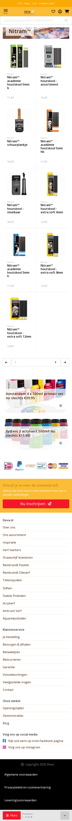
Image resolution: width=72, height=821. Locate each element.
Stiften (7, 588)
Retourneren (12, 660)
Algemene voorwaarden (20, 774)
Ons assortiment (14, 535)
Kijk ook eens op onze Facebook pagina (35, 741)
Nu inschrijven (33, 503)
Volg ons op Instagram (24, 747)
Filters (13, 815)
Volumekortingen (15, 675)
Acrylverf (9, 603)
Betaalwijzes (11, 652)
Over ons (9, 527)
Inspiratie (9, 542)
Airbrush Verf (12, 611)
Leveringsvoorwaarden (20, 800)
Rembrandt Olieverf (16, 573)
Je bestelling (11, 637)
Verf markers (12, 550)
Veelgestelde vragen (17, 682)
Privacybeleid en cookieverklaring (27, 787)
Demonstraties (13, 716)
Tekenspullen (12, 580)
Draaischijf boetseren (18, 557)
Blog (6, 723)
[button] (7, 362)
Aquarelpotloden (14, 618)
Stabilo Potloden (14, 596)
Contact (8, 690)
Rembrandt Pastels (16, 565)
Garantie (9, 667)
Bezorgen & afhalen (16, 644)
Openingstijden (13, 708)
